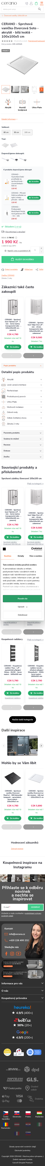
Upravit (21, 607)
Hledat (39, 9)
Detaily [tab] (21, 556)
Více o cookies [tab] (35, 556)
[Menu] (41, 3)
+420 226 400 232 (19, 940)
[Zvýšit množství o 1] (41, 248)
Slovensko (17, 1116)
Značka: (8, 275)
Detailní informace (9, 119)
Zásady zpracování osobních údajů (22, 1146)
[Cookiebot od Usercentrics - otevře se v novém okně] (31, 549)
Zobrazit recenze (17, 849)
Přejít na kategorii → (35, 483)
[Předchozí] (4, 745)
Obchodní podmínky (22, 1150)
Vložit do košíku (24, 259)
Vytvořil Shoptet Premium (22, 1163)
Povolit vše (22, 598)
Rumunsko (5, 1128)
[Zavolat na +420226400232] (26, 3)
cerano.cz (12, 954)
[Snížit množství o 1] (41, 251)
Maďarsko (39, 1116)
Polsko (28, 1116)
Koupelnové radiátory (13, 698)
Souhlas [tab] (7, 556)
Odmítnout (22, 615)
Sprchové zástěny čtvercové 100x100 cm (11, 543)
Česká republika (6, 1117)
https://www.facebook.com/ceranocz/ (6, 954)
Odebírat (35, 907)
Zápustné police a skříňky (10, 623)
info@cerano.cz (17, 934)
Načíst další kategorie (22, 719)
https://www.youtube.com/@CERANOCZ (18, 954)
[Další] (41, 745)
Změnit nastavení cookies (22, 1159)
